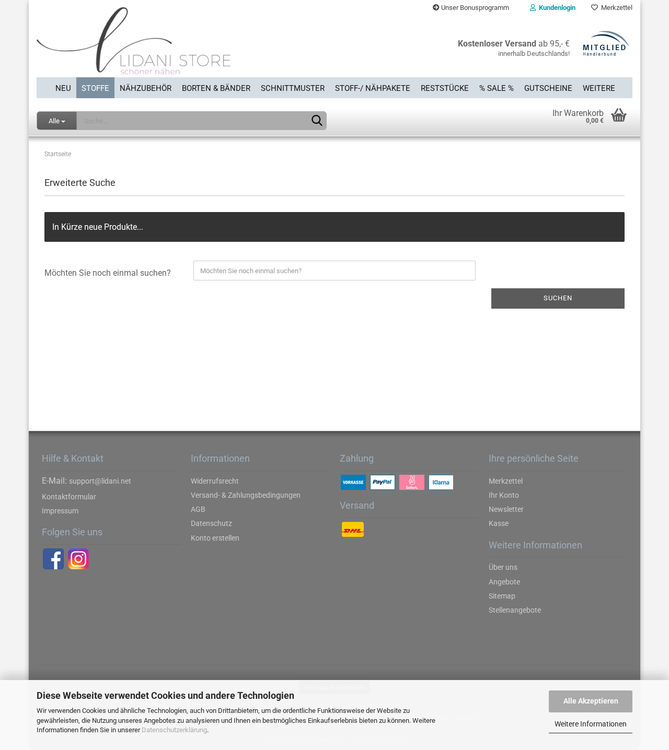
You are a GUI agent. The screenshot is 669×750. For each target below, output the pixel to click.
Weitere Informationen (591, 724)
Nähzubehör (145, 88)
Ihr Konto (504, 495)
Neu (63, 88)
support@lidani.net (100, 481)
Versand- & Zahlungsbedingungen (246, 495)
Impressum (60, 511)
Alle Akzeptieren (590, 701)
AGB (198, 509)
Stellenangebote (515, 610)
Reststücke (445, 88)
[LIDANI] (182, 46)
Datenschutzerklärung (174, 730)
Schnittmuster (293, 88)
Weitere (599, 88)
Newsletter (506, 509)
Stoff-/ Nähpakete (372, 88)
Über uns (503, 567)
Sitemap (502, 596)
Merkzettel (615, 7)
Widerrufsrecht (215, 481)
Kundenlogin (555, 7)
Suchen (558, 298)
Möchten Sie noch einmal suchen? (107, 273)
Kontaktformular (69, 497)
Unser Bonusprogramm (474, 7)
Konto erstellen (215, 538)
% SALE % (496, 88)
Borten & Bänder (216, 88)
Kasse (499, 523)
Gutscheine (548, 88)
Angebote (504, 582)
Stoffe (95, 88)
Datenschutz (211, 523)
